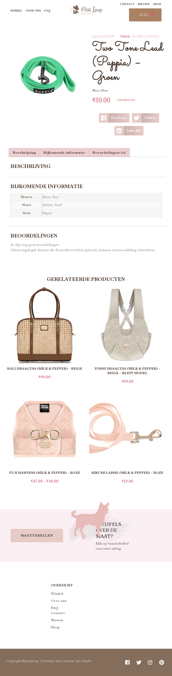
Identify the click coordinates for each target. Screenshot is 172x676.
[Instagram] (150, 662)
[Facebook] (127, 662)
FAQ (47, 10)
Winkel (16, 10)
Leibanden (103, 36)
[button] (114, 118)
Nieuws (144, 4)
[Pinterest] (162, 662)
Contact (127, 4)
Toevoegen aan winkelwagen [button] (127, 487)
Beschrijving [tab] (24, 152)
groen (137, 36)
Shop (157, 4)
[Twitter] (139, 662)
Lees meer (45, 383)
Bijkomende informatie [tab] (64, 152)
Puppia (152, 36)
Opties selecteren (44, 487)
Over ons (33, 10)
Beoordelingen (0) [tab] (109, 152)
